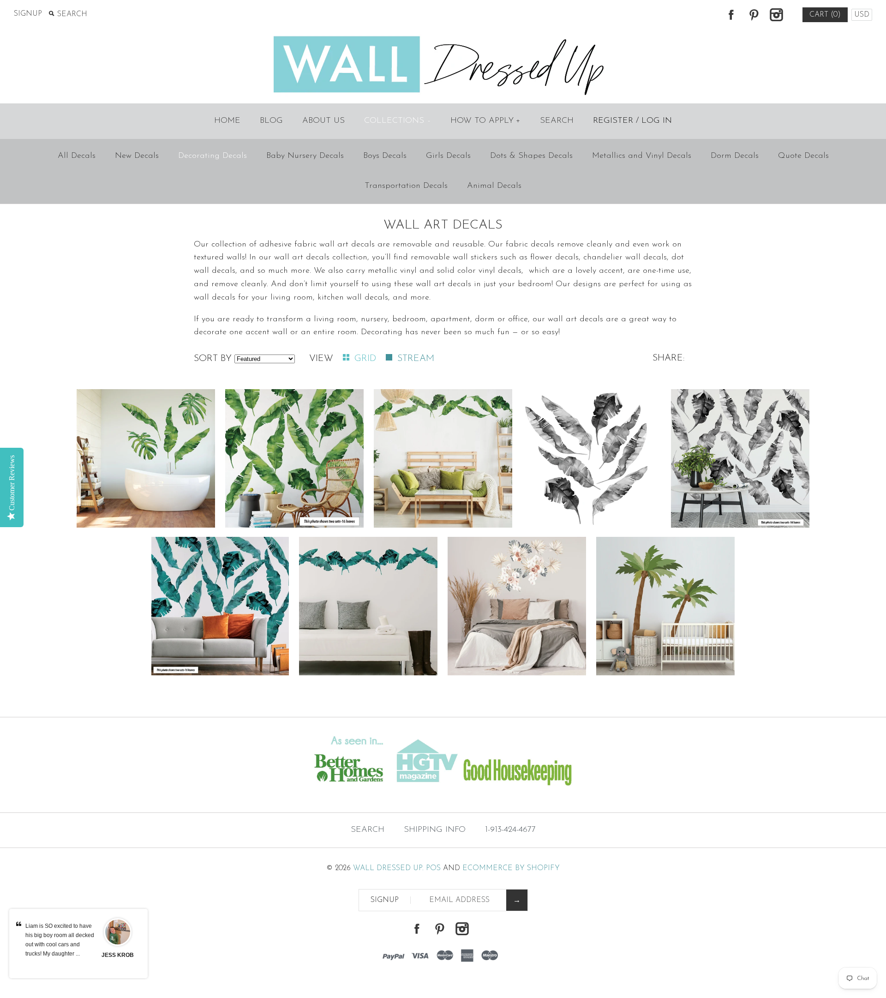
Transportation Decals (406, 186)
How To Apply (485, 121)
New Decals (137, 156)
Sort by (213, 358)
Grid (366, 358)
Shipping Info (435, 830)
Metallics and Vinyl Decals (641, 156)
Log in (656, 121)
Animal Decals (494, 186)
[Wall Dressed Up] (443, 37)
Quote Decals (803, 156)
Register (613, 121)
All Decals (77, 156)
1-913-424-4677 (510, 830)
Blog (271, 121)
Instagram (776, 15)
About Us (323, 121)
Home (227, 121)
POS (433, 868)
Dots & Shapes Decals (531, 156)
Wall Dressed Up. (388, 868)
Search (557, 121)
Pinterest (753, 15)
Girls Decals (448, 156)
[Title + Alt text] (151, 794)
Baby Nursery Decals (305, 156)
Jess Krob (118, 955)
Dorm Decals (735, 156)
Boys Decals (385, 156)
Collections (397, 121)
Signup (28, 14)
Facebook (731, 15)
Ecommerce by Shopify (511, 868)
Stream (415, 358)
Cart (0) (825, 14)
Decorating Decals (212, 156)
